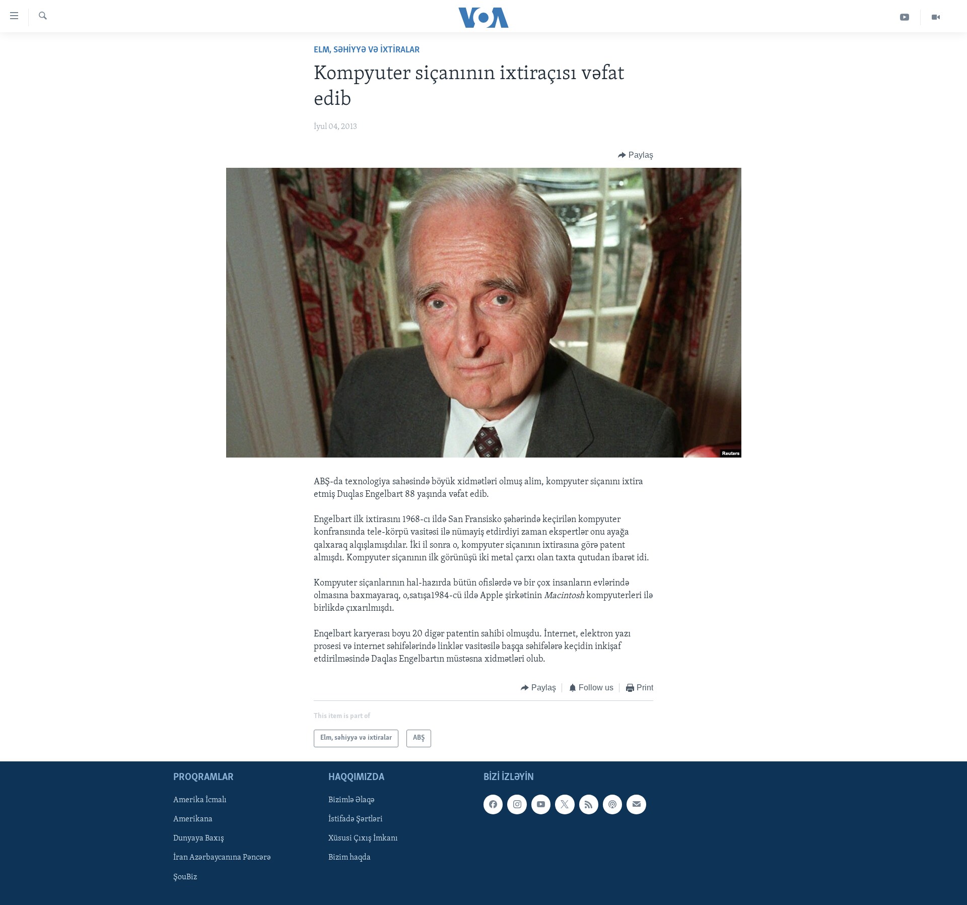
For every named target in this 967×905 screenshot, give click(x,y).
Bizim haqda (349, 858)
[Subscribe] (636, 804)
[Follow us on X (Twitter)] (564, 804)
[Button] (635, 155)
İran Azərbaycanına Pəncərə (222, 858)
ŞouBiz (185, 877)
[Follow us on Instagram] (516, 804)
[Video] (936, 17)
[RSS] (588, 804)
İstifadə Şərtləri (355, 819)
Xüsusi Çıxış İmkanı (363, 838)
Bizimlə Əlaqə (351, 800)
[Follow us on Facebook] (493, 804)
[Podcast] (612, 804)
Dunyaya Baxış (198, 838)
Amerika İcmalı (200, 800)
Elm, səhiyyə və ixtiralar (367, 50)
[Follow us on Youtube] (540, 804)
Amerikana (193, 819)
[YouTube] (905, 17)
